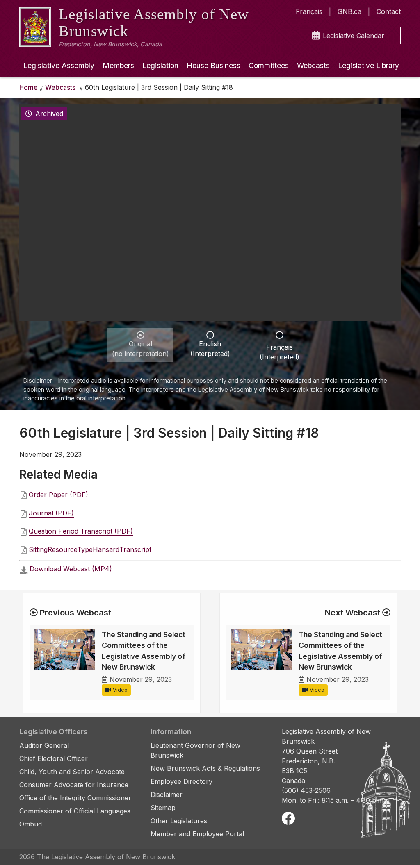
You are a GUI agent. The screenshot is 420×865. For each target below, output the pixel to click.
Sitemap (163, 808)
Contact (389, 11)
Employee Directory (181, 781)
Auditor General (44, 745)
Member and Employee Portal (197, 834)
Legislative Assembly (58, 65)
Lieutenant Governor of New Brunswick (195, 750)
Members (118, 65)
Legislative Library (368, 65)
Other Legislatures (179, 821)
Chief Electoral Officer (53, 758)
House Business (213, 65)
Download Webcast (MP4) (71, 569)
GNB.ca (349, 11)
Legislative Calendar (353, 36)
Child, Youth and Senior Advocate (72, 771)
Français (309, 11)
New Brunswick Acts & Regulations (205, 768)
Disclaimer (167, 794)
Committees (269, 65)
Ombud (30, 824)
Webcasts (313, 65)
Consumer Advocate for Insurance (73, 785)
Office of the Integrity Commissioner (75, 798)
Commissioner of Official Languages (74, 811)
